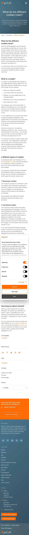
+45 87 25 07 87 (9, 407)
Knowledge (9, 35)
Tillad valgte (14, 291)
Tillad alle (14, 286)
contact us (22, 325)
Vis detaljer (21, 282)
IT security (4, 338)
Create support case (8, 518)
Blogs (2, 35)
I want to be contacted (9, 514)
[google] (19, 352)
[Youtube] (11, 352)
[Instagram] (15, 352)
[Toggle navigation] (26, 3)
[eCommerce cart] (22, 3)
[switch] (25, 267)
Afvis (14, 296)
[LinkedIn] (2, 352)
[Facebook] (7, 352)
